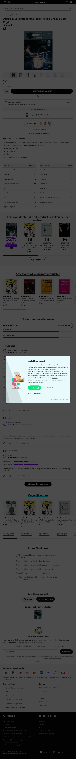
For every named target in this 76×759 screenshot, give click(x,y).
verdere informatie (34, 393)
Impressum (54, 399)
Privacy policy (64, 399)
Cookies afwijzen (50, 387)
